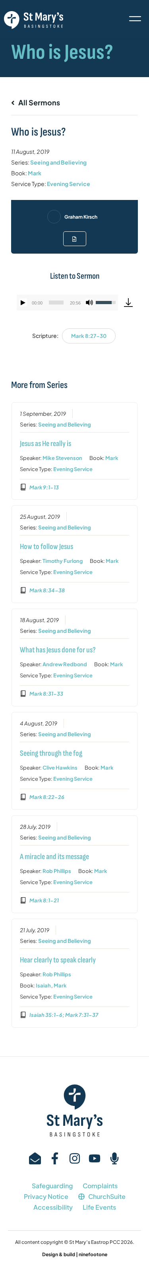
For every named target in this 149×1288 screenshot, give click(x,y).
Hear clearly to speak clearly (58, 960)
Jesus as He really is (45, 443)
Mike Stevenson (62, 458)
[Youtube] (95, 1158)
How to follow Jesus (46, 546)
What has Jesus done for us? (58, 650)
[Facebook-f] (55, 1158)
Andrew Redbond (65, 664)
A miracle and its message (54, 856)
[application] (67, 302)
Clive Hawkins (60, 767)
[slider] (56, 303)
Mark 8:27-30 (88, 336)
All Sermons (38, 102)
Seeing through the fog (51, 753)
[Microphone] (114, 1158)
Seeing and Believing (58, 162)
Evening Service (68, 183)
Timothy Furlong (63, 561)
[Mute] (89, 302)
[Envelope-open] (35, 1158)
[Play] (23, 302)
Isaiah (43, 985)
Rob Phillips (57, 871)
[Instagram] (75, 1158)
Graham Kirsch (80, 217)
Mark (34, 173)
